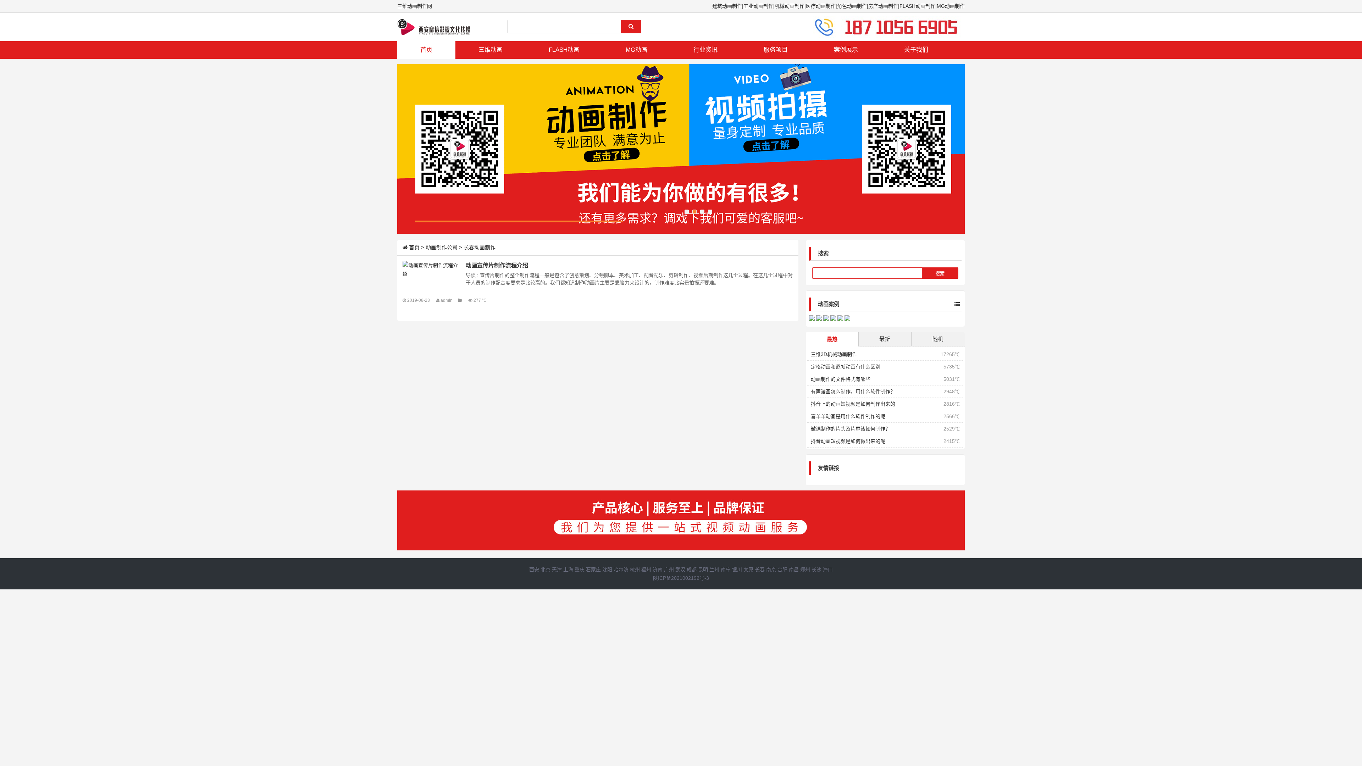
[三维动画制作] (434, 27)
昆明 (703, 569)
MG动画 (636, 49)
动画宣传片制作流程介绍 (497, 265)
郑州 (805, 569)
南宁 (726, 569)
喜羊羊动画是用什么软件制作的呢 (848, 416)
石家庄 (593, 569)
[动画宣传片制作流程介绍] (431, 269)
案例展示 (846, 49)
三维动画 (490, 49)
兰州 (714, 569)
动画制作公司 (442, 247)
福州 (646, 569)
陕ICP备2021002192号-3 (681, 578)
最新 (884, 339)
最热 (832, 339)
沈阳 (607, 569)
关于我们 (916, 49)
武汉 (680, 569)
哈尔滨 (621, 569)
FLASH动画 (564, 49)
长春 (760, 569)
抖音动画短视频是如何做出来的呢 (848, 441)
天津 (557, 569)
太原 (748, 569)
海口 (828, 569)
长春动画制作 (479, 247)
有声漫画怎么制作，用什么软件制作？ (853, 391)
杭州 (635, 569)
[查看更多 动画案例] (952, 304)
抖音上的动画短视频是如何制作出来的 (853, 404)
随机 (937, 339)
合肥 (782, 569)
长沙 (816, 569)
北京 (545, 569)
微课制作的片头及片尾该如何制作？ (850, 429)
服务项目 (776, 49)
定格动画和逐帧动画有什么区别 (845, 367)
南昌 (794, 569)
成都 (692, 569)
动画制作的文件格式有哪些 (840, 379)
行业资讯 (705, 49)
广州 (669, 569)
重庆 (580, 569)
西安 (534, 569)
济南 (658, 569)
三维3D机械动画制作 (834, 354)
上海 (568, 569)
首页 (426, 49)
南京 (771, 569)
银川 (737, 569)
